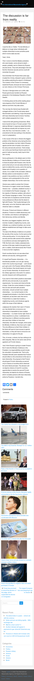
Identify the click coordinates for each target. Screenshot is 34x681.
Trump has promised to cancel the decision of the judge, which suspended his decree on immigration (8, 592)
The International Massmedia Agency (14, 5)
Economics (9, 647)
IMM (17, 21)
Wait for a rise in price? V (13, 625)
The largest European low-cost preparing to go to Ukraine (25, 590)
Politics (22, 21)
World (7, 660)
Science (8, 653)
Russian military (11, 651)
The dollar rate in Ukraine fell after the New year (16, 539)
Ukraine (8, 658)
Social (8, 656)
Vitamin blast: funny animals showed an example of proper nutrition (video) (16, 561)
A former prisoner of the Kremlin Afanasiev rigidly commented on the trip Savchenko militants (16, 493)
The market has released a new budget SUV (15, 424)
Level (8, 672)
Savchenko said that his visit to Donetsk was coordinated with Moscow (15, 516)
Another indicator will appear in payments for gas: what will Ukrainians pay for (17, 629)
